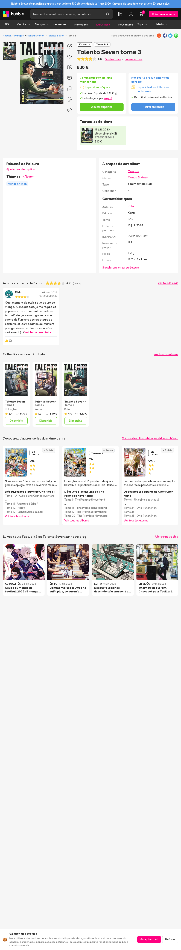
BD (7, 24)
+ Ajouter (28, 176)
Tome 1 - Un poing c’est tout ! (141, 499)
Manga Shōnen (35, 35)
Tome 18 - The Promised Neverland (85, 507)
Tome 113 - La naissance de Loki (24, 511)
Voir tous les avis (168, 283)
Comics (22, 24)
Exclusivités (103, 24)
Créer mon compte (163, 14)
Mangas (40, 24)
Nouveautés (125, 24)
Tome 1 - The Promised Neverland (84, 499)
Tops (140, 24)
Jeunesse (60, 24)
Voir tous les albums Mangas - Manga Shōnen (150, 438)
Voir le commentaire (37, 332)
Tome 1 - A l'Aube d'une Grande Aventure (29, 495)
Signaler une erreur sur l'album (120, 267)
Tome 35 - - (131, 511)
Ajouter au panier (101, 107)
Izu (15, 409)
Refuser (170, 939)
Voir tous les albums (166, 354)
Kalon (131, 206)
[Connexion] (131, 14)
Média (160, 24)
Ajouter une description (20, 169)
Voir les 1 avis (113, 59)
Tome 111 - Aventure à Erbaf (21, 503)
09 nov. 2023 (49, 292)
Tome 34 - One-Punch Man (140, 507)
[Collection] (120, 14)
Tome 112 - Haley (15, 507)
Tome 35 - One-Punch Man (140, 515)
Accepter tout (149, 939)
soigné (108, 98)
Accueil (7, 35)
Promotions (81, 24)
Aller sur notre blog (166, 536)
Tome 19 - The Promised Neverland (85, 511)
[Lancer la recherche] (108, 14)
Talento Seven (55, 35)
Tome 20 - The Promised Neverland (85, 515)
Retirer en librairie (153, 107)
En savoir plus (161, 3)
